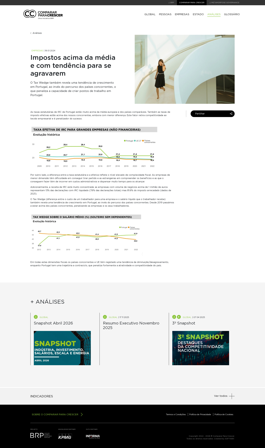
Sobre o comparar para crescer (55, 414)
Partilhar (200, 113)
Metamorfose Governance (225, 3)
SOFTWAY (229, 439)
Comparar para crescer (191, 3)
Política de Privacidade (200, 414)
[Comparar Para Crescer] (43, 14)
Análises (214, 14)
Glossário (232, 14)
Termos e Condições (176, 414)
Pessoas (165, 14)
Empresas (182, 14)
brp (172, 3)
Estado (198, 14)
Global (149, 14)
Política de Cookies (223, 414)
